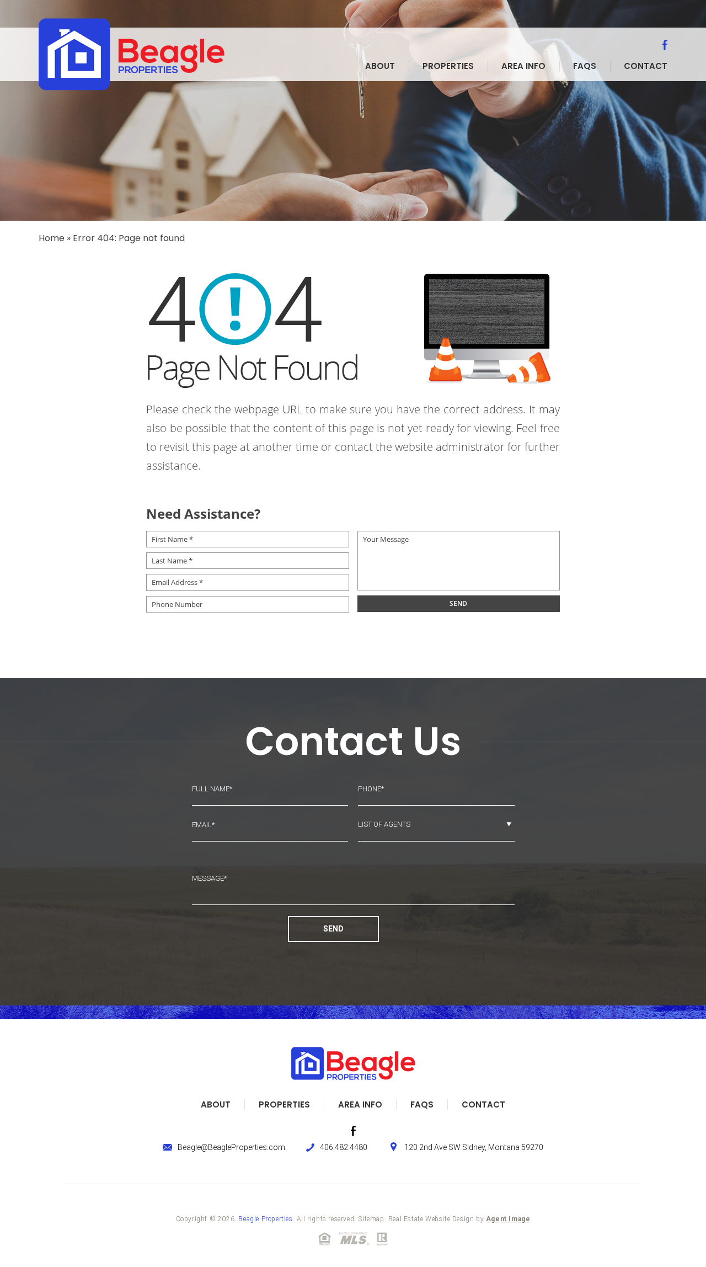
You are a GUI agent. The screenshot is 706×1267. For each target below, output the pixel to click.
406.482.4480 (343, 1147)
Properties (448, 66)
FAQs (584, 66)
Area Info (523, 66)
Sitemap (371, 1219)
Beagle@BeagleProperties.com (231, 1147)
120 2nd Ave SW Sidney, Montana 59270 (473, 1147)
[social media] (664, 45)
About (380, 66)
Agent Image (508, 1219)
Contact (645, 66)
